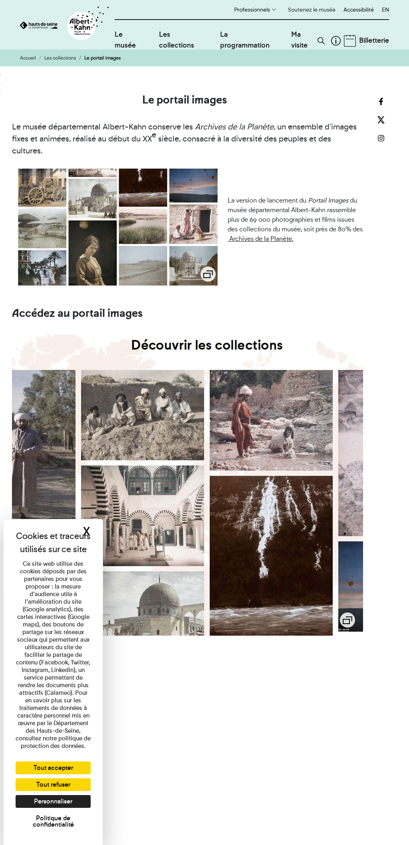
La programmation (245, 40)
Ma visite (299, 40)
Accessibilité (358, 9)
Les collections (176, 40)
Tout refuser (53, 784)
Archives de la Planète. (260, 239)
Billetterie (374, 40)
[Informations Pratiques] (336, 41)
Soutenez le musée (312, 9)
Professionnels (252, 9)
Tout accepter (53, 767)
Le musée (125, 40)
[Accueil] (67, 24)
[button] (321, 41)
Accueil (28, 58)
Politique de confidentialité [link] (53, 821)
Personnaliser (53, 801)
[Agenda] (350, 41)
